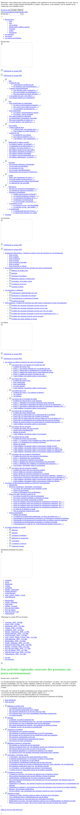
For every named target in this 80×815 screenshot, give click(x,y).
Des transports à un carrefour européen (22, 731)
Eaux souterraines (15, 111)
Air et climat (13, 25)
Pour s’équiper (14, 257)
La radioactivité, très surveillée (19, 183)
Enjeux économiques (16, 513)
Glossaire (8, 214)
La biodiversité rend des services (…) (25, 211)
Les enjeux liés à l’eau (18, 379)
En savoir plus (5, 10)
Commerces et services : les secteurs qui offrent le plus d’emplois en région (33, 774)
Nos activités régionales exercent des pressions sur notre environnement (28, 268)
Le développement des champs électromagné (24, 181)
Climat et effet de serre (16, 127)
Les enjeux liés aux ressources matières (24, 468)
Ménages (14, 530)
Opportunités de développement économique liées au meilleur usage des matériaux (40, 520)
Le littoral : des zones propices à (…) (21, 148)
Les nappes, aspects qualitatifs (23, 114)
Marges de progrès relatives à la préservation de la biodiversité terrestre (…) (38, 422)
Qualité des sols (14, 83)
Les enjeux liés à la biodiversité (21, 411)
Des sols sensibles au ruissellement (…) (26, 92)
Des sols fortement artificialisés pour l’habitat (24, 710)
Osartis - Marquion (11, 602)
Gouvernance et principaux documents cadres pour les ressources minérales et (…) (40, 477)
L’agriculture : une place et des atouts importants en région (28, 757)
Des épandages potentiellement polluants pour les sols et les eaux (30, 762)
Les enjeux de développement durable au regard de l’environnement (27, 483)
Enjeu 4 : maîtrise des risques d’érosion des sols (28, 374)
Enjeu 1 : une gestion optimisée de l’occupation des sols (31, 368)
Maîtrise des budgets (20, 514)
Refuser (20, 10)
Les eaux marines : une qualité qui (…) (22, 122)
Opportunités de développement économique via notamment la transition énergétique (41, 518)
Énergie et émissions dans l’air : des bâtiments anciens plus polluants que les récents (36, 747)
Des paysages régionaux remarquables (21, 164)
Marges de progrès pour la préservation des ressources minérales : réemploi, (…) (39, 475)
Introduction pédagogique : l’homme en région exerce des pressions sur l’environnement (34, 253)
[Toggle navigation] (1, 16)
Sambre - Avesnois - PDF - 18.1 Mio (17, 646)
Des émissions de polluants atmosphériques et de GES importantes (31, 733)
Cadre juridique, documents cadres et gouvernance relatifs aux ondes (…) (37, 448)
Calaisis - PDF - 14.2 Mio (13, 628)
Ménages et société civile (19, 270)
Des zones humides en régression (20, 116)
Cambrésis (8, 588)
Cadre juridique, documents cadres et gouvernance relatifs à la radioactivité (37, 450)
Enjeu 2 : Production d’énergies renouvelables (28, 460)
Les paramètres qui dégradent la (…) (25, 109)
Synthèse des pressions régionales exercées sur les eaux (29, 308)
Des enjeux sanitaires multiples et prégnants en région (30, 498)
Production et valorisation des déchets (23, 295)
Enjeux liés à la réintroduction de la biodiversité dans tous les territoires (36, 420)
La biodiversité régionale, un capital (25, 213)
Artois (7, 582)
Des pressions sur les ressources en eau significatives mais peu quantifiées (33, 735)
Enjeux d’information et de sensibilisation (27, 492)
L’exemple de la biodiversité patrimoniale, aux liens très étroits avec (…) (37, 516)
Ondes (11, 31)
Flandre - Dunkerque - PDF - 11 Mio (17, 632)
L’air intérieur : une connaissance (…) (25, 138)
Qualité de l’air (14, 133)
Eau (10, 23)
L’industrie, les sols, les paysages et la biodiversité (25, 727)
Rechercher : (5, 14)
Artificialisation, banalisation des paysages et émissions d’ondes (30, 778)
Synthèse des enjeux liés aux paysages (25, 428)
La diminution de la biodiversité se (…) (22, 146)
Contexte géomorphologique (18, 88)
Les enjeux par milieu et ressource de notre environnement (24, 362)
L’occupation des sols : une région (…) (22, 96)
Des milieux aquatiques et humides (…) (22, 151)
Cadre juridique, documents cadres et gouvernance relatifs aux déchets (36, 481)
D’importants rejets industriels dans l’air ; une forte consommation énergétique (34, 721)
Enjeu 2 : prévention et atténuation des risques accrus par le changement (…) (38, 404)
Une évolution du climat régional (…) (25, 131)
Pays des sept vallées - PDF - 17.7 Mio (18, 648)
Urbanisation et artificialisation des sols (24, 293)
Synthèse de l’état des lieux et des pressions (27, 401)
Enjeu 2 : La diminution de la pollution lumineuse (29, 442)
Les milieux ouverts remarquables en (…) (22, 155)
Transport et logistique (18, 535)
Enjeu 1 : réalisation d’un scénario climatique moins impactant (33, 402)
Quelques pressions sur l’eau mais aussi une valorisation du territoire (31, 799)
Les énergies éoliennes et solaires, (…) (26, 196)
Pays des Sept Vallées (12, 608)
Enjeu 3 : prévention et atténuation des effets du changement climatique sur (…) (39, 406)
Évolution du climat (17, 301)
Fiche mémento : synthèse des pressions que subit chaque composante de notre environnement (36, 303)
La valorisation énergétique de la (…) (25, 198)
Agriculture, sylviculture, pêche (21, 281)
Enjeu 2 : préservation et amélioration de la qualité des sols (32, 370)
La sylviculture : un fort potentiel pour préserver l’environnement (30, 768)
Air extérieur (17, 394)
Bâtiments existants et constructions (23, 279)
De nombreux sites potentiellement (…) (26, 86)
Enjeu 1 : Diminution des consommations (26, 458)
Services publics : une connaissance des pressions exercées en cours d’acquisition (35, 791)
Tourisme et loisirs (17, 287)
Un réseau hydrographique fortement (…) (27, 105)
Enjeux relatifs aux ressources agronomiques (27, 472)
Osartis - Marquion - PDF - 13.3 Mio (17, 643)
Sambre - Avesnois (11, 606)
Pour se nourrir (14, 260)
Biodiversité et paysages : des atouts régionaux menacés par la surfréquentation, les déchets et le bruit (42, 801)
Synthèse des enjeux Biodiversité (24, 413)
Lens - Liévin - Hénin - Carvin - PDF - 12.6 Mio (21, 637)
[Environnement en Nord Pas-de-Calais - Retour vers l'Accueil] (14, 12)
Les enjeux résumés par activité (15, 527)
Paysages (12, 29)
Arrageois (8, 580)
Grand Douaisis (10, 593)
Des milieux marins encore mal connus (22, 150)
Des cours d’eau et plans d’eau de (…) (26, 107)
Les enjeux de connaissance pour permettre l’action (30, 488)
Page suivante (9, 702)
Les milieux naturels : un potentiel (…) (21, 144)
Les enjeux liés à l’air (18, 390)
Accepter (13, 10)
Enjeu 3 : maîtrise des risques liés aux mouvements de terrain (33, 372)
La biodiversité (14, 209)
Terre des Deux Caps (12, 612)
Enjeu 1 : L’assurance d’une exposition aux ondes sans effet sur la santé (36, 440)
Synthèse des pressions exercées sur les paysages (27, 316)
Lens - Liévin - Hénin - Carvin (15, 595)
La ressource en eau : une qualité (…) (25, 207)
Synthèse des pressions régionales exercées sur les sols (29, 305)
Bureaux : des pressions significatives (21, 789)
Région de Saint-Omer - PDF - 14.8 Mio (18, 645)
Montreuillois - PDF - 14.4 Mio (15, 641)
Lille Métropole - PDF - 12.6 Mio (16, 639)
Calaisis (7, 586)
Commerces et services (18, 284)
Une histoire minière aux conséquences (22, 98)
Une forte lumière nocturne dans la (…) (22, 179)
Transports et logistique (19, 276)
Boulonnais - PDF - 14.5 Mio (14, 626)
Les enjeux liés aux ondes (20, 437)
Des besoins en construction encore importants (24, 745)
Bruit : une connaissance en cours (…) (21, 177)
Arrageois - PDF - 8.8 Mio (13, 622)
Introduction (13, 485)
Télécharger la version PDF (12, 71)
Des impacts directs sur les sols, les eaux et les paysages (27, 749)
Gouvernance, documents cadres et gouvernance (29, 465)
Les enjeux (8, 36)
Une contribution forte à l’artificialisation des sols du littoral (28, 797)
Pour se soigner (14, 264)
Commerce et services (18, 543)
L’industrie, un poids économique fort (21, 719)
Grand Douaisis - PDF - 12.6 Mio (16, 635)
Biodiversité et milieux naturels (19, 27)
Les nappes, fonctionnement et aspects (25, 112)
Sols (10, 21)
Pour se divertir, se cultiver (18, 266)
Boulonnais (8, 584)
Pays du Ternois (10, 610)
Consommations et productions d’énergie (24, 298)
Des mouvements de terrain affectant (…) (26, 94)
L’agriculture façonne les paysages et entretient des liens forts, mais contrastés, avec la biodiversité (41, 764)
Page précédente (10, 700)
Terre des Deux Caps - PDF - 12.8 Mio (18, 652)
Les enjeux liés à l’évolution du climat (24, 399)
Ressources (13, 32)
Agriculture (15, 541)
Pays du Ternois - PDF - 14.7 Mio (16, 650)
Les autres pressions (15, 715)
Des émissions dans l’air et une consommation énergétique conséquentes (33, 713)
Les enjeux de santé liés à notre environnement (28, 496)
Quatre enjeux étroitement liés (23, 430)
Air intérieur (17, 396)
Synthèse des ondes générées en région (24, 319)
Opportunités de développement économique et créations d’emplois (35, 522)
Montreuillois (9, 600)
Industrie (14, 273)
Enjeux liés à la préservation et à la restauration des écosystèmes (34, 414)
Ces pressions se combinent (14, 290)
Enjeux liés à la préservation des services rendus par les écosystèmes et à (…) (38, 418)
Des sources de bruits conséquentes (20, 741)
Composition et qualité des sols (23, 85)
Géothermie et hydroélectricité (23, 200)
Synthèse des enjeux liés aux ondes (24, 438)
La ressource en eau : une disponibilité (25, 205)
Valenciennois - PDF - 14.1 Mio (15, 654)
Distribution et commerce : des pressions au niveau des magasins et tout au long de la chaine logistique (42, 787)
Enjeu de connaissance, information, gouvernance (25, 487)
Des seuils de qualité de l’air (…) (24, 137)
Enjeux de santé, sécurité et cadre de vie (22, 494)
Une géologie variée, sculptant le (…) (25, 90)
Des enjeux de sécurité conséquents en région (28, 500)
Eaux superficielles (19, 384)
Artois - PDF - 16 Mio (12, 624)
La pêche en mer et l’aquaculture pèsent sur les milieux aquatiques (30, 770)
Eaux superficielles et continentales (20, 103)
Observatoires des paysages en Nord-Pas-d (23, 172)
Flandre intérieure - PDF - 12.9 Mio (16, 633)
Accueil (7, 657)
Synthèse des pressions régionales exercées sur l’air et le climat (31, 311)
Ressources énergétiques (17, 192)
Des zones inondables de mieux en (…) (22, 120)
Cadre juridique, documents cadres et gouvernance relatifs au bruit (35, 446)
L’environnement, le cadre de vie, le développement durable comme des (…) (38, 524)
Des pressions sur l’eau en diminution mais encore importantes (29, 723)
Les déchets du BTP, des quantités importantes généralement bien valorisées (34, 752)
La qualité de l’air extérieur (22, 135)
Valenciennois (9, 613)
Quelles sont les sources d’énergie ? (25, 194)
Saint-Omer (9, 604)
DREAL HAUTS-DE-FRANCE (12, 810)
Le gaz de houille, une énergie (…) (24, 201)
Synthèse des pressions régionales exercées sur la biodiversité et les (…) (34, 313)
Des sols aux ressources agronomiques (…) (23, 188)
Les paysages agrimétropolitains (19, 170)
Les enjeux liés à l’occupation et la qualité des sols (28, 365)
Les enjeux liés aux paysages (21, 426)
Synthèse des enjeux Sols (21, 367)
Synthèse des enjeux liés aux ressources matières (29, 470)
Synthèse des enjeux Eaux (22, 380)
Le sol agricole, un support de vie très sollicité (24, 760)
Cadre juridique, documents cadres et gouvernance (29, 376)
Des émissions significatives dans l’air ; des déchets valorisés (29, 766)
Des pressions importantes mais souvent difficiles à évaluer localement (32, 776)
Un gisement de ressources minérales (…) (22, 190)
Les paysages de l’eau (16, 168)
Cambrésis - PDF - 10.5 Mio (14, 630)
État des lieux (9, 19)
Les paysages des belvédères (18, 166)
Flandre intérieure (11, 591)
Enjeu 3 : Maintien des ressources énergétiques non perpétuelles (34, 462)
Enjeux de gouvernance (21, 490)
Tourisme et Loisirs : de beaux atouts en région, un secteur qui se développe (34, 795)
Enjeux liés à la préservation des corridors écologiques (31, 416)
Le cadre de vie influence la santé (24, 509)
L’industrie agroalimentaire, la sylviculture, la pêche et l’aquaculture (31, 759)
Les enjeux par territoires (13, 38)
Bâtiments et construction (19, 538)
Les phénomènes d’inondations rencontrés (23, 118)
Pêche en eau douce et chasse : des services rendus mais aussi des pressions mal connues (38, 803)
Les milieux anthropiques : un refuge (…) (22, 157)
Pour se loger (13, 255)
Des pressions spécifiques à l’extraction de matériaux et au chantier (31, 750)
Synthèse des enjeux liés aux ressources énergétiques (30, 456)
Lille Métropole (10, 597)
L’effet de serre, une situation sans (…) (26, 129)
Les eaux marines (19, 386)
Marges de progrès (19, 432)
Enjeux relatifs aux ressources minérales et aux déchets (31, 474)
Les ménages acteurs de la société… (21, 708)
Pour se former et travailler (18, 262)
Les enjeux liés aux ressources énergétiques (25, 454)
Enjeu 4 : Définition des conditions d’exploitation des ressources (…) (36, 463)
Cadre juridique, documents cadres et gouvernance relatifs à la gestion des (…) (39, 479)
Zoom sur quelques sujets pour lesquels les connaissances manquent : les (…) (38, 501)
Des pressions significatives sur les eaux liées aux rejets (27, 711)
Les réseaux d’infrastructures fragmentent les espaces (26, 739)
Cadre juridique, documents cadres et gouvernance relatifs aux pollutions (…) (38, 451)
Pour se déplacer (14, 258)
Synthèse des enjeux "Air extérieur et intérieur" (28, 392)
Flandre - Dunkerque (12, 589)
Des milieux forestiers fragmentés (20, 153)
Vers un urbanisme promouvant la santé (26, 511)
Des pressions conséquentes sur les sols (22, 737)
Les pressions (9, 34)
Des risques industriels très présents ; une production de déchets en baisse (33, 725)
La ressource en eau (15, 203)
